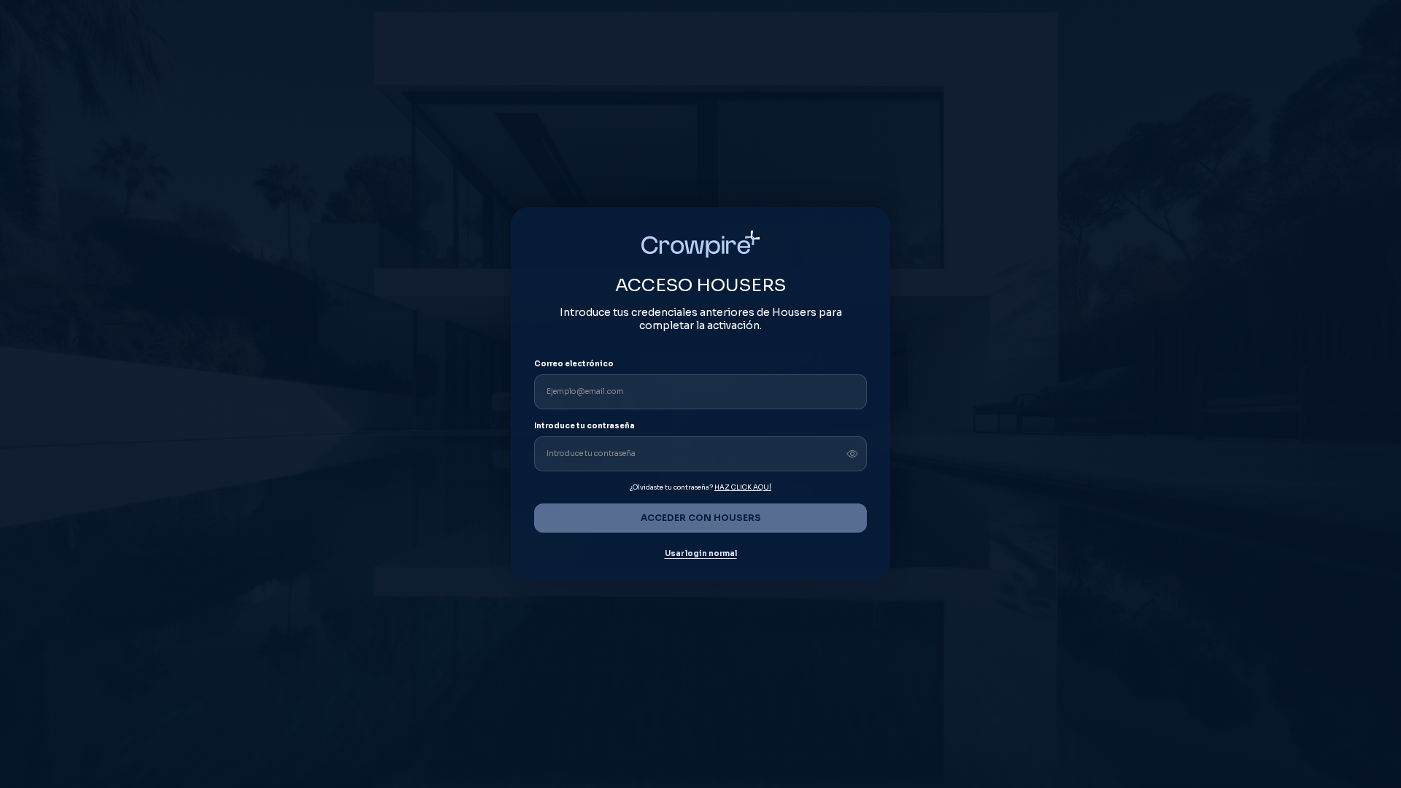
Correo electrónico (574, 363)
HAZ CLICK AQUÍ (742, 487)
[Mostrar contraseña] (852, 454)
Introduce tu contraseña (584, 425)
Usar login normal (701, 553)
